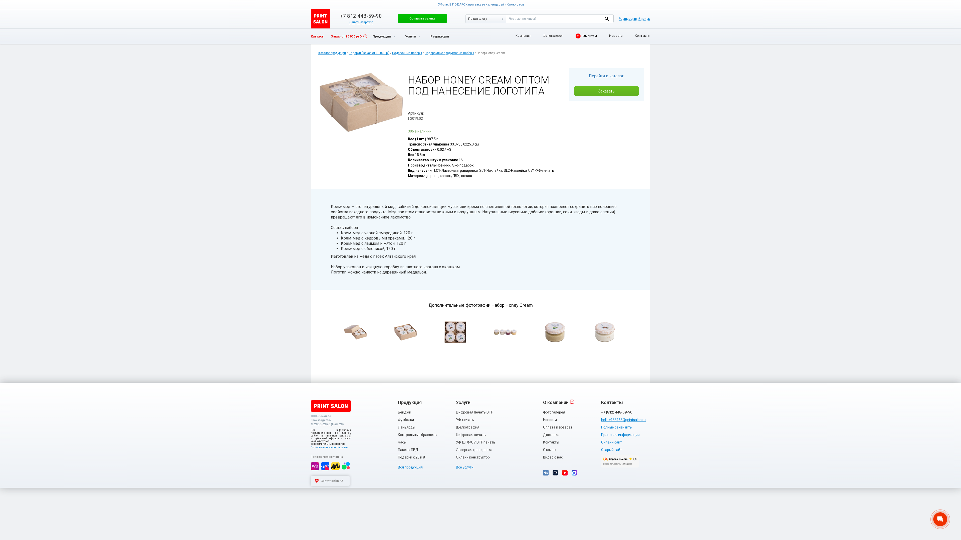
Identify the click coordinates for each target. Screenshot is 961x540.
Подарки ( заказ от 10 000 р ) (369, 53)
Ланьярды (406, 427)
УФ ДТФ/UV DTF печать (475, 442)
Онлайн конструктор (473, 457)
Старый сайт (611, 450)
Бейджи (404, 412)
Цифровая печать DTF (474, 412)
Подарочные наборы (407, 53)
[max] (574, 473)
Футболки (406, 420)
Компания (523, 36)
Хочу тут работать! (332, 481)
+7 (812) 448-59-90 (616, 412)
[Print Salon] (331, 406)
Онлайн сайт (611, 442)
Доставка (551, 435)
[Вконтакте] (546, 473)
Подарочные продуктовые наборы (449, 53)
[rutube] (555, 473)
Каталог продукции (332, 53)
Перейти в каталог (606, 76)
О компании (556, 402)
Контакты (642, 36)
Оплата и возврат (557, 427)
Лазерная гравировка (474, 450)
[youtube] (565, 473)
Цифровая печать (471, 435)
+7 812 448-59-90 (361, 16)
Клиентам (587, 36)
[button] (422, 18)
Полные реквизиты (616, 427)
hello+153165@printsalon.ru (623, 420)
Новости (616, 36)
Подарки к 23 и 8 (411, 457)
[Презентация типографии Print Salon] (572, 401)
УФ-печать (465, 420)
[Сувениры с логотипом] (320, 18)
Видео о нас (553, 457)
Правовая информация (620, 435)
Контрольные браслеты (417, 435)
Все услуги (464, 467)
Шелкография (467, 427)
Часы (402, 442)
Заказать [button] (606, 91)
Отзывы (549, 450)
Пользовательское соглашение (329, 447)
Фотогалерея (553, 36)
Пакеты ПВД (408, 450)
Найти (606, 18)
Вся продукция (410, 467)
